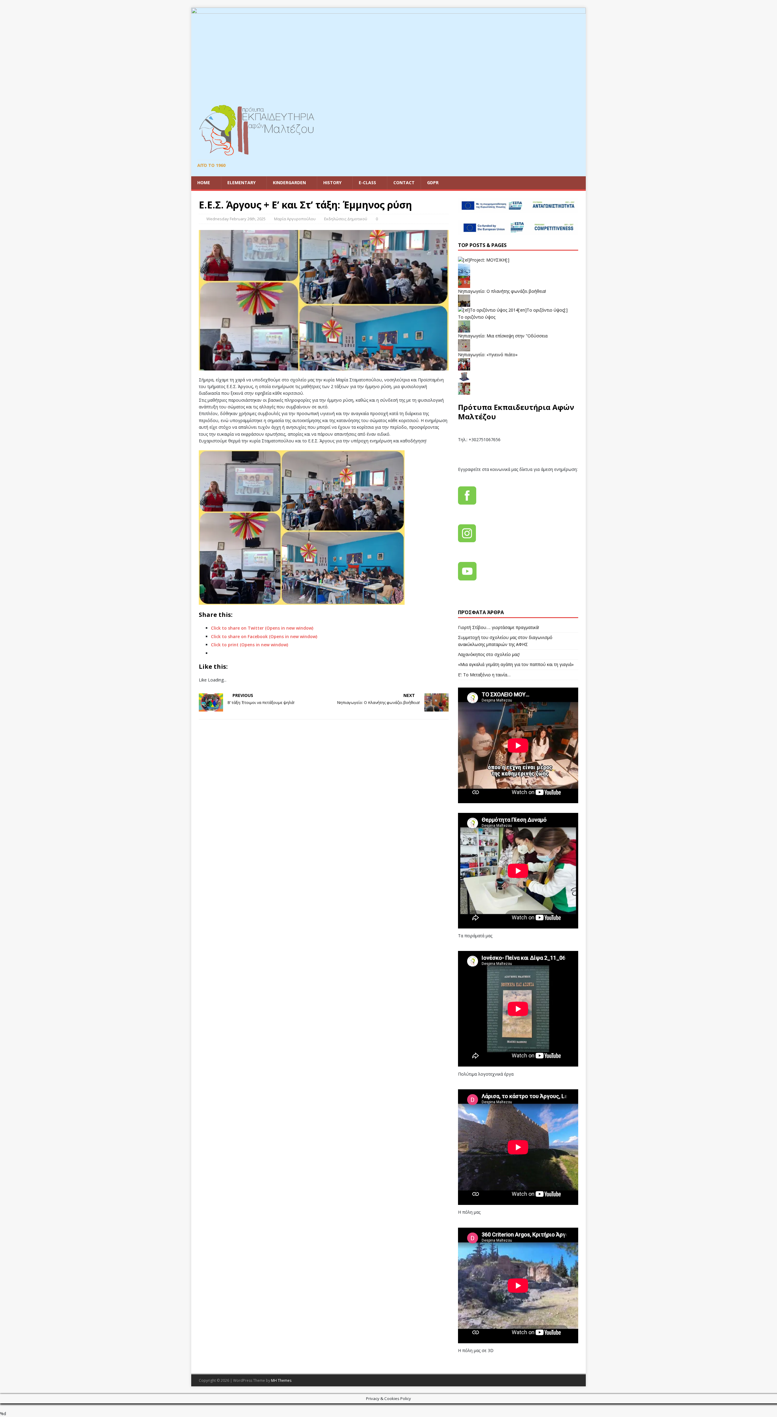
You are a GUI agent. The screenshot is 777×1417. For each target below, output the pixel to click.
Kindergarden (289, 182)
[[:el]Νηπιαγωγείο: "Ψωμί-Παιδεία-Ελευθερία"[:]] (464, 391)
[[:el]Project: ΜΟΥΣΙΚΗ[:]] (483, 260)
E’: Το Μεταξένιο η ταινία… (484, 675)
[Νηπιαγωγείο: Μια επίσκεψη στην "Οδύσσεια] (464, 329)
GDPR (433, 182)
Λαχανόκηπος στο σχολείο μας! (489, 654)
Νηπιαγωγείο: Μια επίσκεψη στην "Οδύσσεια (503, 336)
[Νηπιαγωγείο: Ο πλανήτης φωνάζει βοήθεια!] (464, 284)
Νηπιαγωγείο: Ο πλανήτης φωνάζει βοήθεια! (502, 291)
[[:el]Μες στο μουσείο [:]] (464, 303)
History (332, 182)
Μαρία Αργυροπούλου (295, 219)
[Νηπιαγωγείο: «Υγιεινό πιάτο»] (464, 348)
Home (203, 182)
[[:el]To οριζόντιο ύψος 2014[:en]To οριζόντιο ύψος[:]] (513, 310)
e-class (367, 182)
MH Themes (281, 1380)
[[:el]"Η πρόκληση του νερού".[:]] (464, 272)
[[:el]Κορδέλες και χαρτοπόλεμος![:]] (464, 367)
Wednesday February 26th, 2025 (236, 219)
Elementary (241, 182)
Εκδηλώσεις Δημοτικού (345, 219)
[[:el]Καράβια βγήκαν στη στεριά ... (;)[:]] (464, 379)
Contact (404, 182)
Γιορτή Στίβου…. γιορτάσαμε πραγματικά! (498, 627)
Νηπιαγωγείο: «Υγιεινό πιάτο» (487, 354)
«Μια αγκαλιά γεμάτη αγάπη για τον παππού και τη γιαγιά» (516, 664)
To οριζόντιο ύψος (476, 317)
